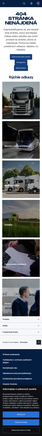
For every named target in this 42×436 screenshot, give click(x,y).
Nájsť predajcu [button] (21, 68)
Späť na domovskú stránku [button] (21, 57)
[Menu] (3, 3)
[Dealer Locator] (31, 3)
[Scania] (38, 3)
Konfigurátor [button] (21, 62)
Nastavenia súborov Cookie (21, 430)
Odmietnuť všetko (21, 422)
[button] (21, 319)
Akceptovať (21, 414)
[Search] (24, 3)
